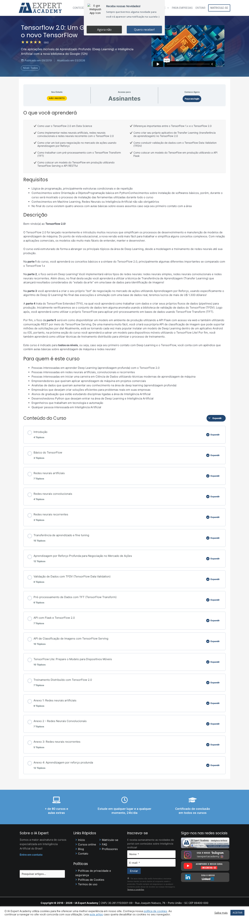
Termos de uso (87, 884)
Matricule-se (219, 7)
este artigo (96, 914)
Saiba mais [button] (221, 912)
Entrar (200, 7)
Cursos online (87, 844)
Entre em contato (31, 854)
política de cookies (155, 911)
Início (81, 840)
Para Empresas (182, 7)
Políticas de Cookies (91, 879)
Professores (110, 849)
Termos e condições (135, 890)
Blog (81, 849)
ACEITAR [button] (237, 912)
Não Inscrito (57, 98)
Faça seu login (192, 98)
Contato (83, 853)
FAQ (104, 844)
